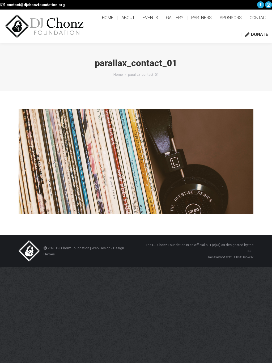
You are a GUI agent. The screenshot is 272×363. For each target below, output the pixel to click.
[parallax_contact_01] (136, 161)
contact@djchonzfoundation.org (36, 5)
